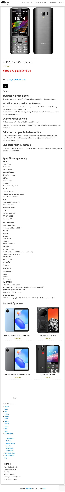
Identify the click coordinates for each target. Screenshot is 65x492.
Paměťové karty (10, 443)
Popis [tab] (5, 86)
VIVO (6, 429)
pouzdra (8, 446)
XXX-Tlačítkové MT (20, 80)
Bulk (44, 488)
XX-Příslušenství (9, 433)
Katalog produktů (40, 3)
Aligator (11, 80)
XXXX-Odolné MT (9, 455)
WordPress (29, 488)
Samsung (7, 424)
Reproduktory (9, 448)
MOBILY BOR (5, 2)
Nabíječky (8, 441)
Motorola (7, 416)
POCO (6, 419)
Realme (7, 421)
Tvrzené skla (9, 451)
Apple (6, 409)
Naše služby (52, 3)
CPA (6, 411)
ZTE (6, 458)
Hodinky (7, 414)
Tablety (6, 426)
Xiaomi (6, 431)
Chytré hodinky (10, 438)
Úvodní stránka (27, 3)
